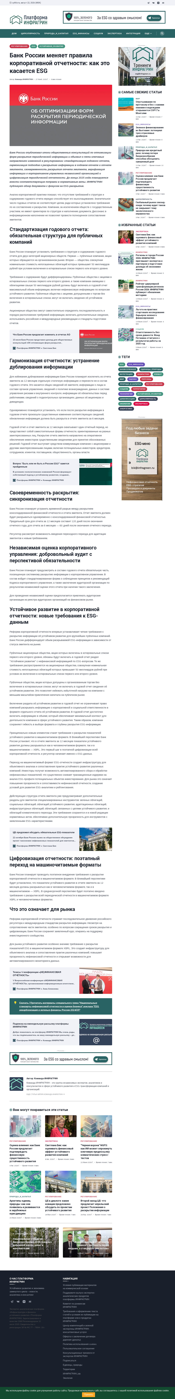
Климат (158, 374)
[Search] (162, 33)
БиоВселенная (128, 369)
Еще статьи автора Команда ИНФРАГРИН (45, 1094)
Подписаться (69, 1360)
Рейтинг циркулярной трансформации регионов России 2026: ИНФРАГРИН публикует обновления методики (150, 289)
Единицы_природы (151, 369)
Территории (139, 389)
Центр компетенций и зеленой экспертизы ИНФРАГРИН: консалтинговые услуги (78, 1328)
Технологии (126, 394)
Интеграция (133, 33)
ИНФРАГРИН (142, 252)
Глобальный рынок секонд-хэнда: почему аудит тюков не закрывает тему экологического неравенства (150, 208)
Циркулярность (30, 33)
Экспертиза (114, 33)
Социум (98, 33)
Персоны (146, 379)
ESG (33, 46)
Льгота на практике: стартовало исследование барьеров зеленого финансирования (150, 313)
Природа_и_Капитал (56, 33)
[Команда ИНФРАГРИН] (16, 1090)
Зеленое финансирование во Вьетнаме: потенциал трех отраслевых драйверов (150, 131)
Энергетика (126, 409)
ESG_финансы (81, 33)
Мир (138, 99)
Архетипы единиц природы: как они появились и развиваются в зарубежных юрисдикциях (25, 1207)
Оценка (133, 379)
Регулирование (19, 46)
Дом (14, 33)
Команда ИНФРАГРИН (24, 79)
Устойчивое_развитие (51, 46)
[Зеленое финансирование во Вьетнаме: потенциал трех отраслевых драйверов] (127, 133)
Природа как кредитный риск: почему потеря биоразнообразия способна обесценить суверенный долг (149, 156)
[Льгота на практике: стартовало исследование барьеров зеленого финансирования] (127, 315)
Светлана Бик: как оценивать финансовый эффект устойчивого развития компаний (148, 238)
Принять (88, 1394)
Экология (125, 404)
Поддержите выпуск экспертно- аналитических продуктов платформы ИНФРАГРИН (79, 1296)
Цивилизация (127, 399)
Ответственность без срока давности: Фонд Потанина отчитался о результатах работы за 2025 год (148, 338)
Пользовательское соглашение (78, 1348)
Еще (147, 33)
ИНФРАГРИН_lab (72, 1373)
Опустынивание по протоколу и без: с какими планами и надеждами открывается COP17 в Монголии (150, 107)
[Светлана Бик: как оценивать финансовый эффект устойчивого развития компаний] (61, 1126)
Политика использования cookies (80, 1344)
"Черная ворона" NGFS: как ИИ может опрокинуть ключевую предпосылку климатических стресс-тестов (96, 1152)
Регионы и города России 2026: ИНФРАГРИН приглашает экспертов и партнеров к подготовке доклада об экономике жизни (150, 262)
